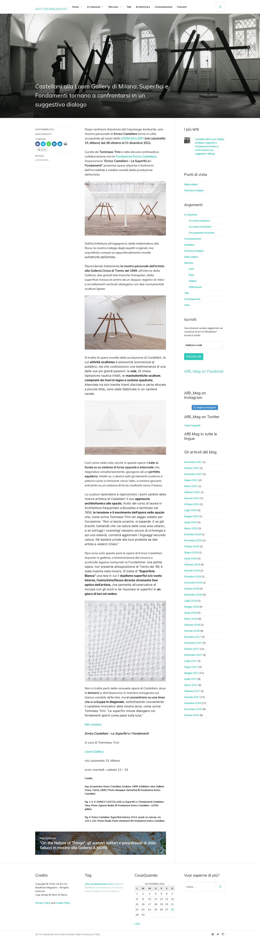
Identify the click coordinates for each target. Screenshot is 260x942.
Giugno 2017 (191, 666)
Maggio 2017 (191, 672)
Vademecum (195, 286)
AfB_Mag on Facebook (204, 371)
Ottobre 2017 (191, 648)
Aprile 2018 (190, 612)
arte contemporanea (96, 883)
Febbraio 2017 (192, 690)
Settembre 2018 (193, 594)
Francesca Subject (194, 190)
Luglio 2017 (190, 660)
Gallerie (193, 280)
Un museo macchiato (200, 226)
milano (111, 883)
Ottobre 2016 (191, 715)
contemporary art (105, 887)
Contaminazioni (163, 6)
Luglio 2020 (190, 510)
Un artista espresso (199, 220)
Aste (191, 268)
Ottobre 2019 (191, 546)
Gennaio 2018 (192, 630)
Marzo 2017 (191, 684)
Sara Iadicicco (43, 134)
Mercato (113, 6)
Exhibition (189, 244)
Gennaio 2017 (192, 697)
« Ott (137, 923)
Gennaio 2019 (192, 570)
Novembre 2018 (193, 582)
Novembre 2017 (193, 642)
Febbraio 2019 (192, 564)
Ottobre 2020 (191, 504)
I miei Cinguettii (192, 425)
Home (75, 6)
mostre (119, 887)
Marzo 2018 (191, 618)
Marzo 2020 (191, 528)
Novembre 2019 (193, 540)
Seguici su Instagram (206, 407)
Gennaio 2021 (192, 498)
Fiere (191, 274)
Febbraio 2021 (192, 492)
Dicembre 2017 (192, 636)
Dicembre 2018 (192, 576)
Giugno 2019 (191, 552)
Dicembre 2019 (192, 534)
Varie (187, 304)
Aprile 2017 (190, 678)
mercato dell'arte (110, 891)
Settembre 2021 (193, 474)
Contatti (182, 6)
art (121, 883)
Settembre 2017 (193, 654)
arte (117, 883)
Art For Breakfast (51, 9)
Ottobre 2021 (191, 467)
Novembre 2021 (193, 461)
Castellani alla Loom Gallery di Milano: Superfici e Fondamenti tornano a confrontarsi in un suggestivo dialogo (209, 146)
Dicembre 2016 (192, 703)
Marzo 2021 (191, 486)
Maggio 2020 (191, 516)
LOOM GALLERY (132, 138)
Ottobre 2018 (191, 588)
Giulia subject (191, 184)
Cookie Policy (63, 902)
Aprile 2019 (190, 558)
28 (172, 909)
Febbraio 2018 (192, 624)
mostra (88, 891)
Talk (129, 6)
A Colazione (93, 6)
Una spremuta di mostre (201, 232)
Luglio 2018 (190, 600)
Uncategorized (192, 298)
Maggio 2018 (191, 606)
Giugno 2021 (191, 480)
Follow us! (193, 356)
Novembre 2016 (193, 709)
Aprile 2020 (190, 522)
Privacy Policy (42, 902)
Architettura (143, 6)
